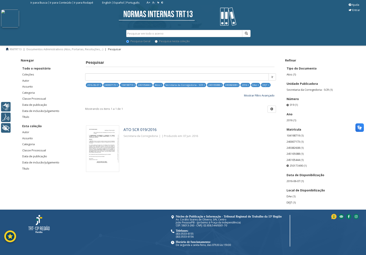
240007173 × (111, 84)
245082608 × (231, 84)
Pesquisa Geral (140, 41)
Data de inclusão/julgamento (40, 111)
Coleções (28, 74)
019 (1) (294, 105)
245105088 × (215, 84)
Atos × (158, 84)
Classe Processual (34, 98)
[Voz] (6, 117)
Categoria (28, 93)
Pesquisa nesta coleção (174, 41)
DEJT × (265, 84)
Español (119, 2)
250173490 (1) (298, 165)
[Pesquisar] (246, 33)
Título (25, 117)
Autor (25, 80)
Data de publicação (34, 105)
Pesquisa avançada (265, 48)
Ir (272, 77)
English (106, 2)
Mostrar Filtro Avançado (259, 95)
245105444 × (144, 84)
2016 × (245, 84)
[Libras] (6, 106)
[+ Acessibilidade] (6, 128)
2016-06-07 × (94, 84)
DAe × (255, 84)
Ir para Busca (38, 2)
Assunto (27, 86)
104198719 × (128, 84)
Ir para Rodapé (83, 2)
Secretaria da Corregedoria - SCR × (185, 84)
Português (133, 2)
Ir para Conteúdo (61, 2)
